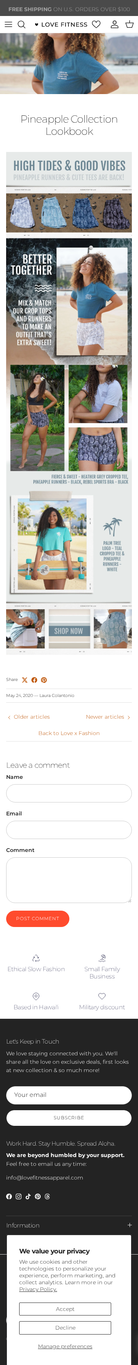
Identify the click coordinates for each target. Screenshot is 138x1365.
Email (14, 813)
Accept (65, 1309)
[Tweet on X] (25, 680)
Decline (65, 1327)
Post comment (37, 918)
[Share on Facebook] (34, 680)
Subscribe (69, 1117)
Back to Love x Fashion (69, 733)
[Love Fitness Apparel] (61, 24)
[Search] (25, 24)
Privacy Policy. (38, 1289)
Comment (20, 850)
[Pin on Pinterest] (44, 680)
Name (14, 777)
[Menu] (8, 24)
